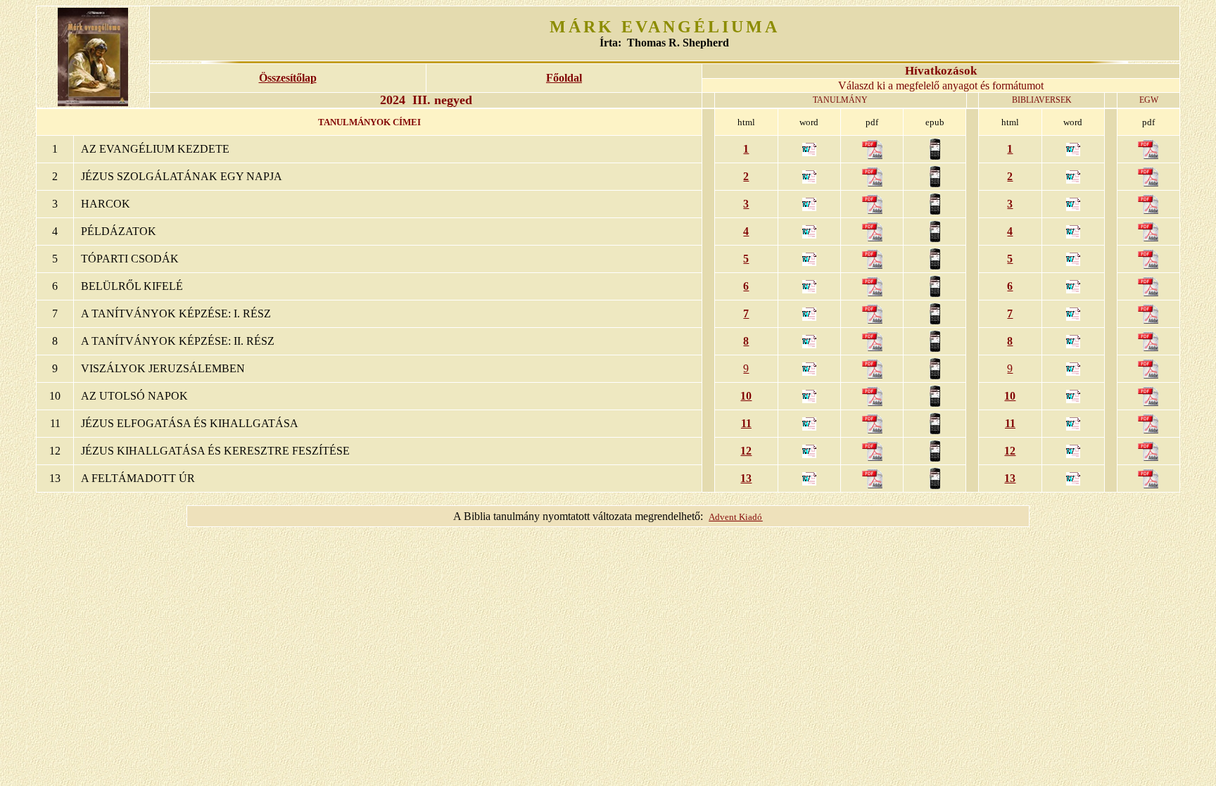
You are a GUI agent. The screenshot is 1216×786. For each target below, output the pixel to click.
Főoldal (564, 78)
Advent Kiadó (735, 517)
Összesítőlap (288, 78)
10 (746, 396)
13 (746, 478)
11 (746, 423)
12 (746, 451)
